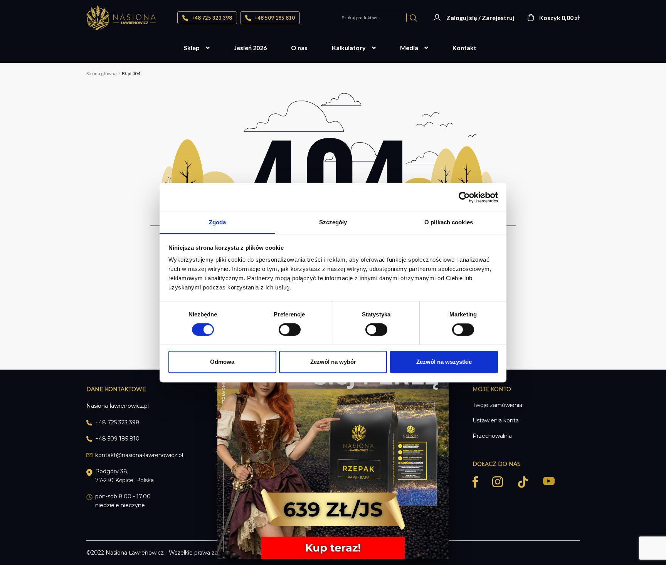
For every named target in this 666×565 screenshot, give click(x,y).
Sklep (192, 47)
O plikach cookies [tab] (448, 222)
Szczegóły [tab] (333, 222)
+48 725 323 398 (211, 18)
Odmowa (222, 361)
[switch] (290, 329)
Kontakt (464, 47)
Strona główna (101, 73)
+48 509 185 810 (274, 18)
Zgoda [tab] (217, 222)
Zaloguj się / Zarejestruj (480, 17)
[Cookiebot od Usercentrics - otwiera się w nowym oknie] (464, 197)
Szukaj (413, 17)
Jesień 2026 (250, 47)
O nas (299, 47)
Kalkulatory (349, 47)
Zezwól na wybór (333, 361)
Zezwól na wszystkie (444, 361)
